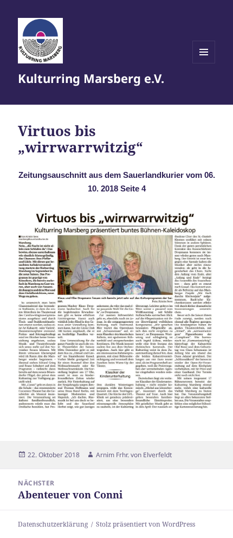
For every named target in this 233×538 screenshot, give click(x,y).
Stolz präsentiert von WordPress (145, 524)
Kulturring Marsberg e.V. (91, 78)
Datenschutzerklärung (53, 524)
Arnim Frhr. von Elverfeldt (134, 454)
